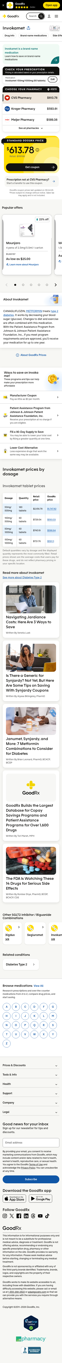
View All (38, 986)
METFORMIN (34, 311)
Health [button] (7, 1084)
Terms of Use (36, 1164)
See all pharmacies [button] (29, 128)
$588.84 (51, 530)
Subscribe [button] (42, 1180)
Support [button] (7, 1093)
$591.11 (50, 541)
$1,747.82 (51, 508)
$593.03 (51, 519)
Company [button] (8, 1102)
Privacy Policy (28, 1167)
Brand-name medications (33, 35)
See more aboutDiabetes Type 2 (22, 577)
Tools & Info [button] (10, 1074)
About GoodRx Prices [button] (33, 355)
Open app (51, 5)
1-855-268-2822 (16, 1291)
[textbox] (31, 1142)
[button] (3, 5)
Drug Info (9, 35)
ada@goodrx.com (37, 1291)
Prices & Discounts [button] (14, 1065)
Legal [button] (6, 1112)
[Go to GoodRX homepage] (11, 16)
